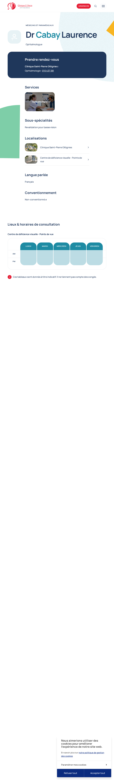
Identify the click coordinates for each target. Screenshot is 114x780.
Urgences (84, 6)
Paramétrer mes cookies (73, 764)
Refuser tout (70, 773)
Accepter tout (97, 773)
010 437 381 (48, 70)
